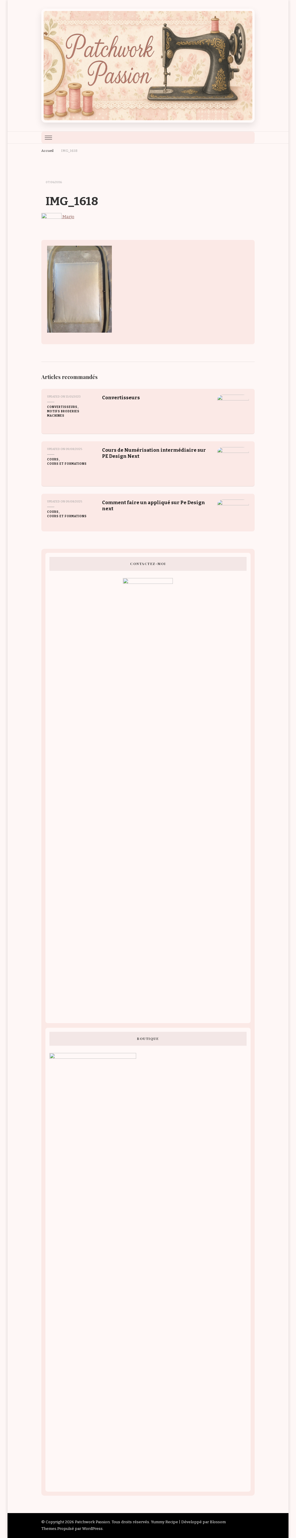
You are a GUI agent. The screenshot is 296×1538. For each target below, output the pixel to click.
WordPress (92, 1528)
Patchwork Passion (92, 1522)
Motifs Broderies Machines (63, 414)
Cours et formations (67, 464)
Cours (53, 459)
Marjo (68, 216)
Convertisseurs (62, 407)
